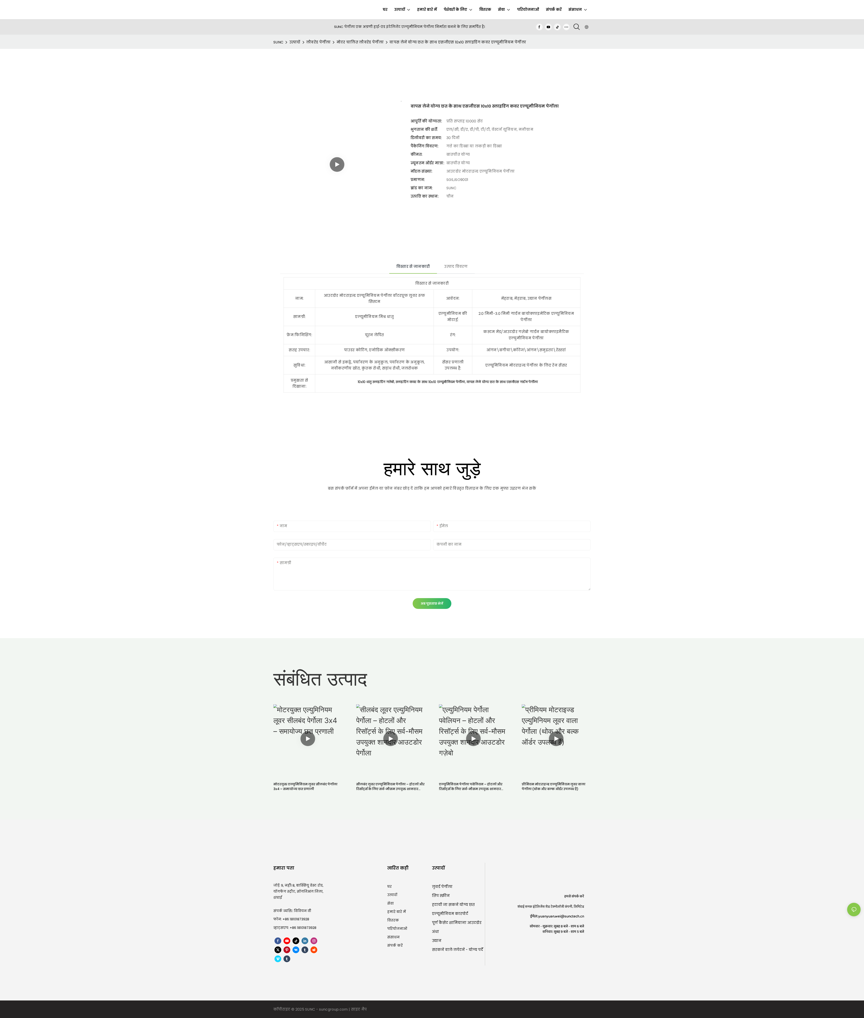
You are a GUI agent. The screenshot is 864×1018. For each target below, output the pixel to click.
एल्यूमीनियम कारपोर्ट (450, 913)
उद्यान (436, 940)
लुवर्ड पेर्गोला (442, 886)
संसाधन (393, 937)
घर (389, 886)
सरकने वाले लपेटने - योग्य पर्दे (457, 949)
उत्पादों (294, 42)
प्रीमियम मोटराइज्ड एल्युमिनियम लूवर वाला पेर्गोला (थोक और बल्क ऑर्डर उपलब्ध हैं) (553, 786)
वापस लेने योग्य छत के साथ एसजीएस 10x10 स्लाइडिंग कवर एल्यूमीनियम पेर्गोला (457, 42)
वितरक (393, 920)
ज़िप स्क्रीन (441, 895)
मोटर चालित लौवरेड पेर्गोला (360, 42)
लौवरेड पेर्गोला (318, 42)
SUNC (278, 42)
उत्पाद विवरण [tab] (456, 266)
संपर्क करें (395, 945)
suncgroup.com (334, 1009)
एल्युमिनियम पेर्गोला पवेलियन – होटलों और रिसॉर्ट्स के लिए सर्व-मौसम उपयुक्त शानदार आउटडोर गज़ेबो (470, 786)
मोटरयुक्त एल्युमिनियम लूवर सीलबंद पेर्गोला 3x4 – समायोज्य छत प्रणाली (305, 786)
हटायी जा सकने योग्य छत (453, 904)
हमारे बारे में (396, 911)
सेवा (390, 903)
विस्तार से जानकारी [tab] (413, 266)
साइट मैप (359, 1009)
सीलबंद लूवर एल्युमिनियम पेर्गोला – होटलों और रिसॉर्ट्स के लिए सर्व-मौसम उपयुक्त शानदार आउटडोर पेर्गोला (390, 786)
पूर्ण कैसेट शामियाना (449, 922)
